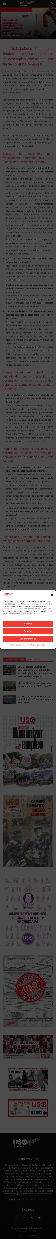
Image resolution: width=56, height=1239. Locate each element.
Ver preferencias (28, 638)
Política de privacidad (36, 645)
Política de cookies (17, 645)
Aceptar (28, 623)
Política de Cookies (28, 614)
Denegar (28, 631)
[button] (52, 595)
